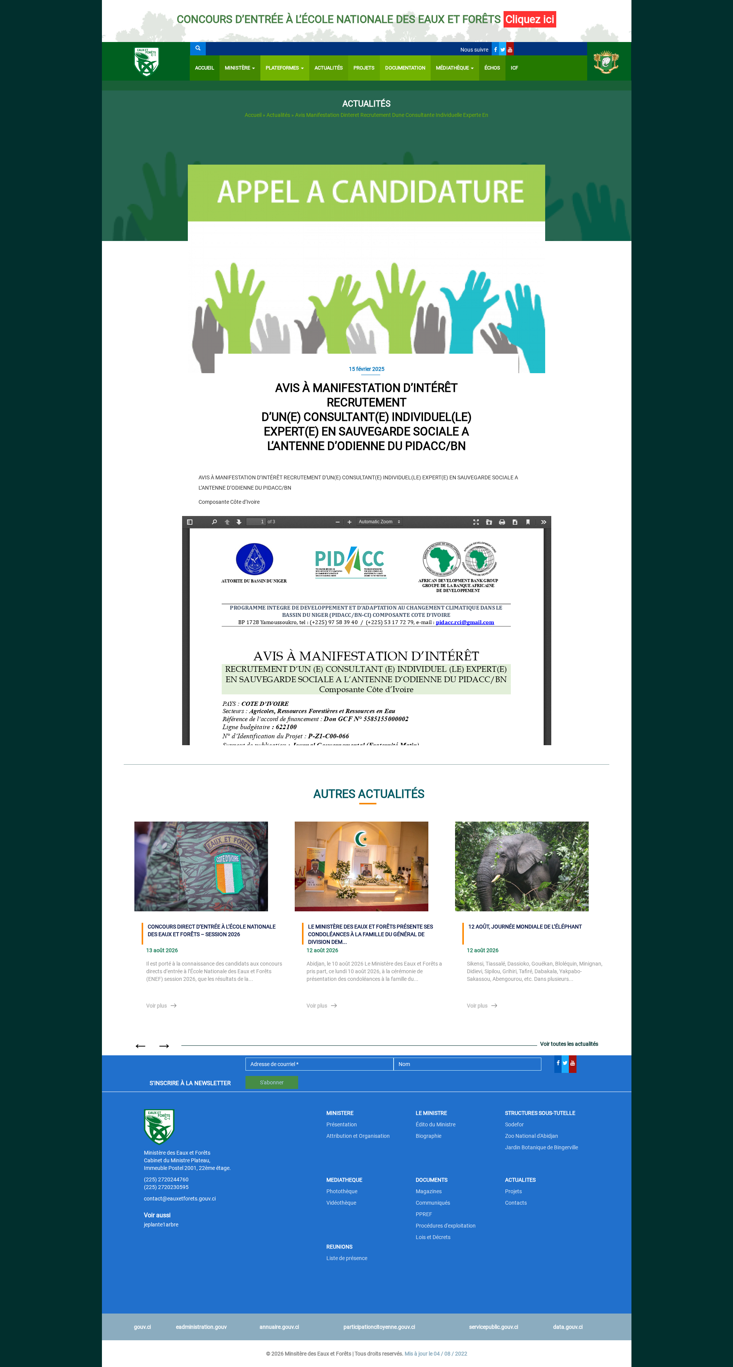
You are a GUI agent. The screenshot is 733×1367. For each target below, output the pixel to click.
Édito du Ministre (435, 1124)
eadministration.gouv (201, 1327)
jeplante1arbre (161, 1224)
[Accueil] (146, 61)
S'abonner (272, 1082)
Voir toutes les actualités (569, 1044)
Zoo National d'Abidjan (531, 1136)
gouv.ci (142, 1327)
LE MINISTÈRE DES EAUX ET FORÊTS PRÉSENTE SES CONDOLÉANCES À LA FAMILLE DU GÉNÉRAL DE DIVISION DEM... (370, 934)
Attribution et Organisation (358, 1136)
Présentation (341, 1124)
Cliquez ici (529, 19)
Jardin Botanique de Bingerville (541, 1147)
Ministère (238, 68)
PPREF (424, 1214)
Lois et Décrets (433, 1237)
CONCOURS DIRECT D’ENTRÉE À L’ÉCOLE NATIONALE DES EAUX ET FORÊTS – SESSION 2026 (212, 930)
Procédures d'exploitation (446, 1226)
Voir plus (156, 1006)
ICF (514, 68)
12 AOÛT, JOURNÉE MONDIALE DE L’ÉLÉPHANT (525, 927)
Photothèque (341, 1191)
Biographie (428, 1136)
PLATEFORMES (283, 68)
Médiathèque (453, 68)
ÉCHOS (492, 68)
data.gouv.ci (568, 1327)
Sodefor (514, 1124)
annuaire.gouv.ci (279, 1327)
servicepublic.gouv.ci (493, 1327)
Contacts (516, 1203)
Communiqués (433, 1203)
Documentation (405, 68)
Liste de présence (346, 1258)
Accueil (204, 68)
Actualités (329, 68)
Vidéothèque (341, 1203)
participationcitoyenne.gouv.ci (379, 1327)
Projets (364, 68)
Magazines (429, 1191)
